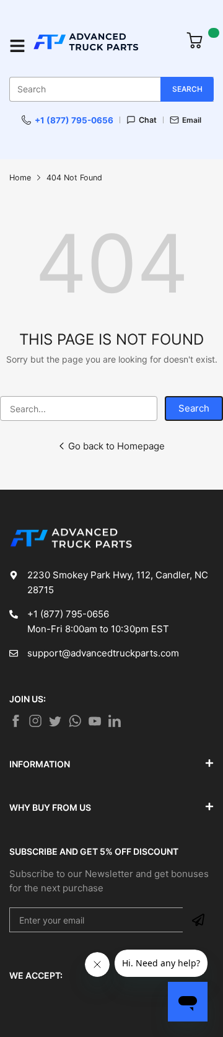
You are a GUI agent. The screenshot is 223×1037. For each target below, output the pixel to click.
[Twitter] (35, 721)
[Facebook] (15, 721)
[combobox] (111, 89)
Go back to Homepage (116, 446)
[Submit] (198, 919)
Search (193, 408)
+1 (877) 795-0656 (74, 120)
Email (191, 119)
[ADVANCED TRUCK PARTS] (103, 46)
